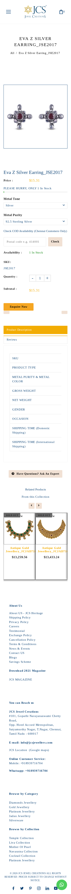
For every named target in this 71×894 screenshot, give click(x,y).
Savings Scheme (20, 661)
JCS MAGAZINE (20, 679)
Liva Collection (19, 842)
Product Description (19, 329)
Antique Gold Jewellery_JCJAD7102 (51, 549)
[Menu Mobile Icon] (8, 11)
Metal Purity (13, 215)
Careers (14, 626)
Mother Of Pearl (20, 847)
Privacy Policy (19, 622)
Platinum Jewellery (22, 811)
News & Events (19, 648)
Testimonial (17, 630)
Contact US (16, 652)
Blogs (13, 657)
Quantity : (11, 276)
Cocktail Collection (22, 855)
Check (55, 241)
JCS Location (18, 750)
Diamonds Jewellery (23, 802)
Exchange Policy (20, 635)
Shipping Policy (20, 617)
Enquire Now (18, 306)
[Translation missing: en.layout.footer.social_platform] (14, 888)
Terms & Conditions (22, 644)
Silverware (16, 820)
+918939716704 (32, 763)
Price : (8, 180)
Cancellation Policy (22, 639)
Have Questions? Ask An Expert (38, 473)
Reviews (12, 339)
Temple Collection (21, 838)
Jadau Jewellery (20, 816)
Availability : (13, 252)
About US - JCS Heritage (26, 613)
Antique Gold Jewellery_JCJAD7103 (19, 549)
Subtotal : (10, 288)
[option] (35, 116)
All (12, 53)
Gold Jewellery (19, 807)
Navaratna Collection (23, 851)
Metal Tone (12, 199)
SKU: (7, 262)
